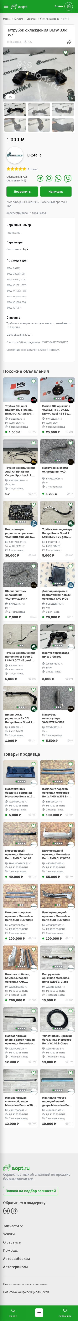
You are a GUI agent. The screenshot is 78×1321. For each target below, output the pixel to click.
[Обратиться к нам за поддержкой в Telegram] (6, 1211)
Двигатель (32, 19)
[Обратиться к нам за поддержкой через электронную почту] (14, 1211)
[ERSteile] (71, 647)
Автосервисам (15, 1267)
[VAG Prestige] (34, 462)
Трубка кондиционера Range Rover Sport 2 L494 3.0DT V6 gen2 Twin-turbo (57, 533)
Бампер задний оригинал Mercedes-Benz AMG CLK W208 (56, 854)
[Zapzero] (34, 523)
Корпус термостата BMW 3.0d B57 (55, 654)
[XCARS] (71, 462)
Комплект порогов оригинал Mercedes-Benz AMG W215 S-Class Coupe (56, 792)
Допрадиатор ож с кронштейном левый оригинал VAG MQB (56, 594)
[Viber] (68, 179)
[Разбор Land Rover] (71, 523)
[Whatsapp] (58, 178)
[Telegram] (40, 178)
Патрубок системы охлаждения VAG (55, 469)
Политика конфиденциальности (26, 1292)
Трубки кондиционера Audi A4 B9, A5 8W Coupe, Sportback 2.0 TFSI (20, 471)
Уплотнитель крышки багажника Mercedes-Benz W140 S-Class (57, 1039)
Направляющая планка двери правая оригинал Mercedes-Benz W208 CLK (20, 1039)
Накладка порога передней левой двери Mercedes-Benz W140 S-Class (57, 1101)
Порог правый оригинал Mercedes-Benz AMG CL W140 (19, 854)
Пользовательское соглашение (25, 1284)
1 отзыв (32, 169)
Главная (7, 19)
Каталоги (18, 19)
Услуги (9, 1234)
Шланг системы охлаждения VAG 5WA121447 (16, 594)
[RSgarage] (34, 400)
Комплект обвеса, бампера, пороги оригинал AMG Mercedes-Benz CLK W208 (18, 978)
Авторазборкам (16, 1258)
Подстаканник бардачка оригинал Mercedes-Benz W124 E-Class (19, 792)
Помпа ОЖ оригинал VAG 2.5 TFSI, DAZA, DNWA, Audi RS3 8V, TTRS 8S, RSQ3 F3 (56, 409)
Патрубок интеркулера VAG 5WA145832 (53, 718)
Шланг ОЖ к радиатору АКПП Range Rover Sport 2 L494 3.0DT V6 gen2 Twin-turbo (18, 718)
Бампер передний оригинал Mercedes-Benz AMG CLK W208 (56, 916)
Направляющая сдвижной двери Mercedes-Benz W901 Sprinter (19, 1101)
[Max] (49, 178)
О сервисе (12, 1242)
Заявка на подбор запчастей (31, 1190)
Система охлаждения (49, 19)
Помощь (10, 1250)
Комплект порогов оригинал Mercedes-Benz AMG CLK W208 (19, 916)
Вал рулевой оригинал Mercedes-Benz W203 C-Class (56, 977)
